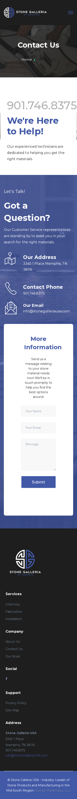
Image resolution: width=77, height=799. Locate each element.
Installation (14, 619)
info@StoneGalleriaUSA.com (27, 755)
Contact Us (14, 649)
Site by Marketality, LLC (53, 790)
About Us (12, 642)
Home (26, 59)
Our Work (13, 656)
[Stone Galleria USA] (25, 12)
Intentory (13, 604)
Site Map (12, 710)
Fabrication (14, 612)
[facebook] (6, 679)
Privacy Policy (16, 703)
